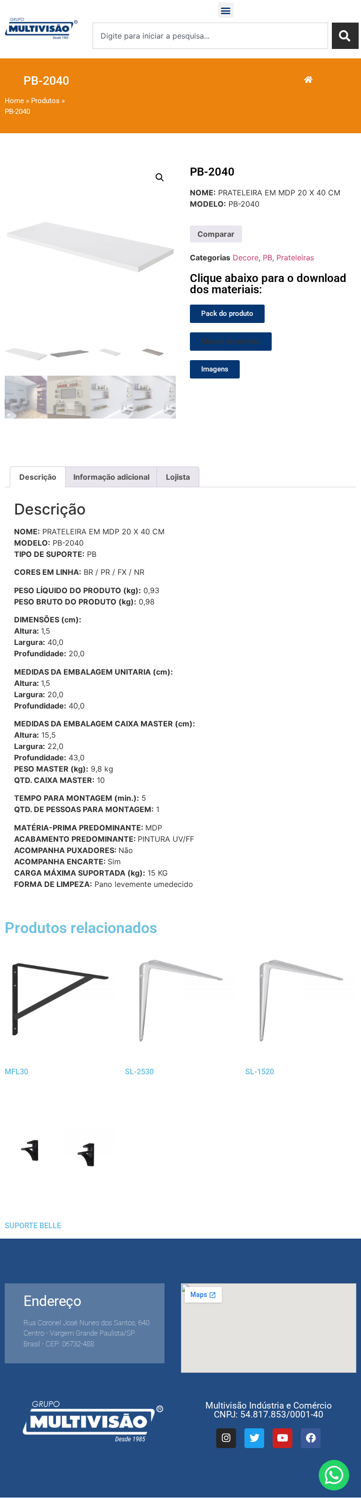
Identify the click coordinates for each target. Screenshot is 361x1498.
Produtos (45, 101)
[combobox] (210, 36)
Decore (246, 257)
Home (14, 101)
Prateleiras (295, 257)
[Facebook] (311, 1438)
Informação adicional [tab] (111, 477)
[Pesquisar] (345, 36)
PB (267, 257)
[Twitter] (254, 1438)
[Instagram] (226, 1438)
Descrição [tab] (37, 477)
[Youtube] (282, 1438)
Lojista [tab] (178, 477)
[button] (226, 10)
